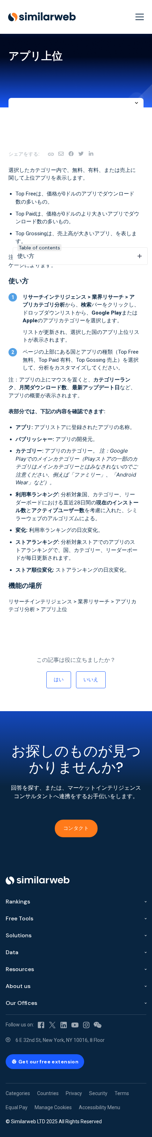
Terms (122, 1093)
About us (18, 986)
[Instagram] (86, 1024)
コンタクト (76, 828)
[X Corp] (81, 154)
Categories (18, 1093)
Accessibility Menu (99, 1107)
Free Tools (19, 918)
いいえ (90, 679)
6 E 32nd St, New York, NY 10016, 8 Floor (60, 1040)
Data (12, 952)
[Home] (38, 880)
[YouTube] (75, 1024)
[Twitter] (52, 1024)
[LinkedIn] (91, 154)
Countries (48, 1093)
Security (98, 1093)
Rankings (18, 901)
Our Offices (21, 1003)
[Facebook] (71, 154)
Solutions (18, 935)
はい (59, 679)
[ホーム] (42, 16)
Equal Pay (17, 1107)
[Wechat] (97, 1024)
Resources (20, 969)
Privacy (74, 1093)
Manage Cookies (53, 1107)
